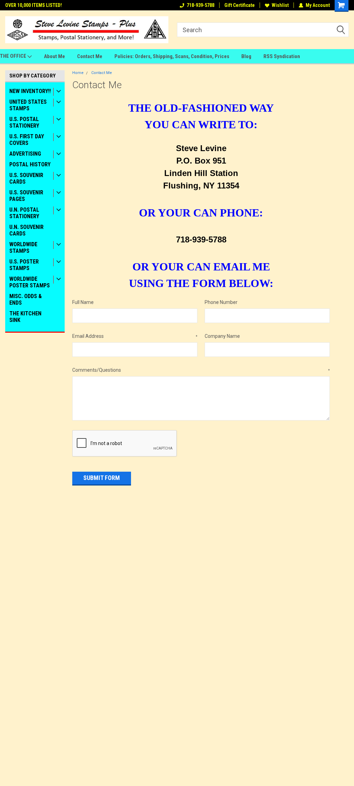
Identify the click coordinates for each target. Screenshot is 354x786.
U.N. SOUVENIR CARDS (26, 230)
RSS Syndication (281, 56)
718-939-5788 (200, 5)
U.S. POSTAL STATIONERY (24, 122)
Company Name (222, 336)
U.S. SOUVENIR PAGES (26, 195)
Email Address (134, 336)
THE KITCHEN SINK (25, 316)
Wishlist (280, 5)
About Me (54, 56)
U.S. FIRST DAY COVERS (26, 139)
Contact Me (89, 56)
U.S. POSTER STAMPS (24, 264)
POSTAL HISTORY (29, 164)
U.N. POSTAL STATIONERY (24, 213)
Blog (246, 56)
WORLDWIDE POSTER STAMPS (29, 282)
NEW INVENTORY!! (30, 91)
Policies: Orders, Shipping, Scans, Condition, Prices (171, 56)
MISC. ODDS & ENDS (25, 299)
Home (78, 73)
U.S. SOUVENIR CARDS (26, 178)
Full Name (83, 302)
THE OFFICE (13, 56)
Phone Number (221, 302)
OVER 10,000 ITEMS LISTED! (33, 5)
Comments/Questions (201, 370)
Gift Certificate (239, 5)
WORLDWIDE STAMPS (23, 247)
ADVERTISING (25, 153)
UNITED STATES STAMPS (28, 105)
